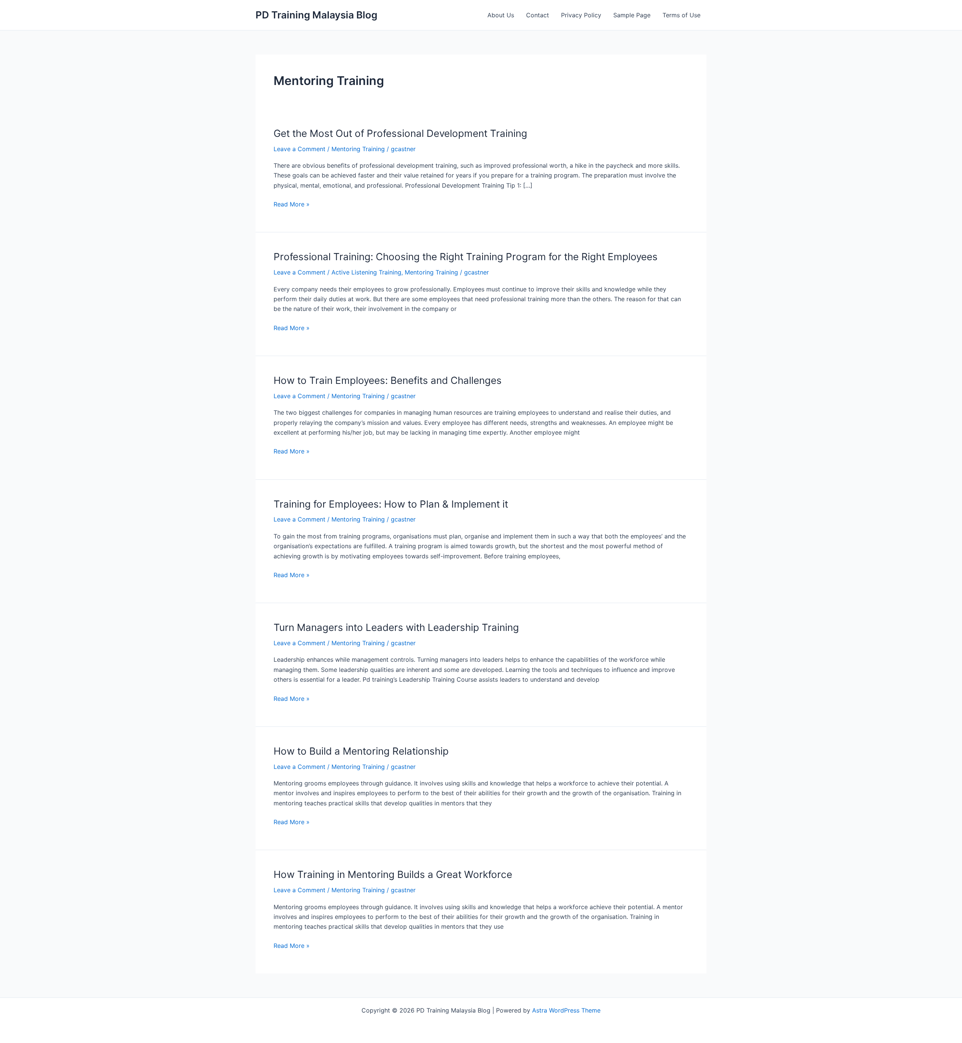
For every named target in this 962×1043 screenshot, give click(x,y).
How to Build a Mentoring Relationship (361, 751)
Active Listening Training (366, 272)
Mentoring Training (358, 149)
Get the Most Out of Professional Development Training (400, 133)
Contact (537, 15)
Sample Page (631, 15)
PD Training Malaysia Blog (316, 15)
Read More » (292, 204)
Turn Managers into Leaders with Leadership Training (396, 627)
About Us (500, 15)
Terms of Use (681, 15)
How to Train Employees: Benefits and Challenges (388, 380)
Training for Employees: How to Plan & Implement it (391, 504)
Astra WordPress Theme (566, 1010)
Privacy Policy (581, 15)
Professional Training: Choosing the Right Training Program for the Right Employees (466, 256)
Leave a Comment (299, 149)
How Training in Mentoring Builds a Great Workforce (393, 874)
